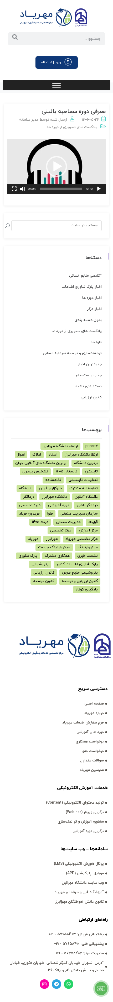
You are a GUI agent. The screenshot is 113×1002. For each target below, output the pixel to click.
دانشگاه (25, 488)
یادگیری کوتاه (87, 589)
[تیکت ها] (101, 988)
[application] (56, 166)
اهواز (21, 454)
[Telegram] (56, 984)
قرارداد (93, 522)
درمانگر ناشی (87, 505)
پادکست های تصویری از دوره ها (72, 127)
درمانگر (28, 496)
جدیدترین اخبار (90, 364)
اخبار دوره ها (92, 297)
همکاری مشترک (57, 555)
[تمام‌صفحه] (14, 189)
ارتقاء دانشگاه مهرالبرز (60, 446)
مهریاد (33, 538)
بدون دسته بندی (88, 319)
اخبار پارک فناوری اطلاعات (81, 286)
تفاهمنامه (53, 479)
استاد (53, 454)
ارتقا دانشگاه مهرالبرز (81, 454)
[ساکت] (22, 189)
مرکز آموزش (88, 530)
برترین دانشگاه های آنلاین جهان (40, 463)
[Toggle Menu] (56, 85)
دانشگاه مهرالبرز (54, 496)
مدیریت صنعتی (68, 522)
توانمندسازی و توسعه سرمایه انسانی (72, 353)
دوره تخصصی (29, 505)
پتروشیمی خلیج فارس (80, 572)
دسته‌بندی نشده (88, 386)
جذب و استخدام (89, 375)
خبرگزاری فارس (50, 488)
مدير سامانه (29, 119)
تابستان (91, 471)
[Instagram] (44, 984)
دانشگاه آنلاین (86, 496)
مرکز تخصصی (60, 530)
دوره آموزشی (58, 505)
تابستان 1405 (66, 471)
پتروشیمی (40, 564)
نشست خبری (87, 555)
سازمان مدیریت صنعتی (79, 513)
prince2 (91, 446)
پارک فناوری (28, 555)
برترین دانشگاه (86, 463)
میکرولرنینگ (88, 547)
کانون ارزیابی (91, 397)
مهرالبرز (52, 538)
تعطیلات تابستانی (83, 479)
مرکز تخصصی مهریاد (81, 538)
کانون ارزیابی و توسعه (80, 581)
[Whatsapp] (68, 984)
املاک (36, 454)
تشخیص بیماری (35, 471)
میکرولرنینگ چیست (54, 547)
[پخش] (98, 189)
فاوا (50, 513)
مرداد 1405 (40, 522)
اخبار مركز (94, 308)
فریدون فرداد (29, 513)
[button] (56, 166)
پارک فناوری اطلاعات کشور (77, 564)
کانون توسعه (43, 581)
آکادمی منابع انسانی (85, 275)
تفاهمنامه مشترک (83, 488)
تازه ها (96, 342)
